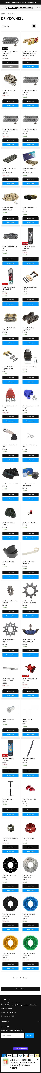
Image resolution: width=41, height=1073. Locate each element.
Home (3, 13)
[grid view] (34, 26)
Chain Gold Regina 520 (9, 207)
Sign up (29, 1035)
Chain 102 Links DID (8, 90)
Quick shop (10, 62)
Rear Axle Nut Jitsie (29, 838)
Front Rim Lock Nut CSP (30, 523)
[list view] (38, 26)
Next (25, 978)
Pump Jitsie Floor (7, 799)
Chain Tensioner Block (29, 367)
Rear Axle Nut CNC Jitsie (10, 838)
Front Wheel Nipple (8, 719)
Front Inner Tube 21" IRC (10, 484)
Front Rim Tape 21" (8, 562)
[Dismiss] (37, 1059)
